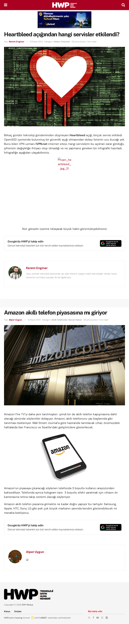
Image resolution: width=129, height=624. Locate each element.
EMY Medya (27, 604)
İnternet (65, 41)
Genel (71, 319)
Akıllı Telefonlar (60, 319)
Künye (7, 611)
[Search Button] (123, 5)
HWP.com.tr (9, 617)
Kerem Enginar (16, 41)
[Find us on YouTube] (97, 617)
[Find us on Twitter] (89, 617)
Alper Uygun (15, 319)
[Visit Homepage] (64, 5)
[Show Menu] (5, 5)
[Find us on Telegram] (106, 617)
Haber (57, 41)
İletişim (18, 611)
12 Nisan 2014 (36, 41)
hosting (18, 617)
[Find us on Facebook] (93, 617)
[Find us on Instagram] (102, 617)
